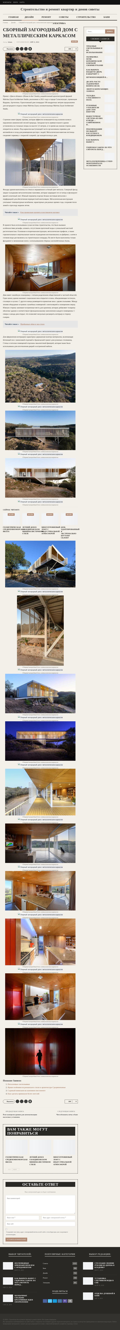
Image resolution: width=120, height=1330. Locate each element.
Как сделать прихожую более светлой (23, 1129)
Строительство (84, 17)
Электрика (46, 1318)
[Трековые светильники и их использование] (109, 49)
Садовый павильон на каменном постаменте (26, 1126)
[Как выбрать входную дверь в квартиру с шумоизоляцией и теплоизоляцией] (109, 72)
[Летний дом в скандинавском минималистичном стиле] (30, 555)
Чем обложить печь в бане (67, 1150)
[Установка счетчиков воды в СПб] (88, 1316)
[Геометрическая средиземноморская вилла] (11, 555)
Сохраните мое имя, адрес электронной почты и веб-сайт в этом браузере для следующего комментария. (37, 1269)
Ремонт (44, 17)
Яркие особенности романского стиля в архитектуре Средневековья (37, 1123)
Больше (106, 17)
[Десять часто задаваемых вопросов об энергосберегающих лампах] (109, 84)
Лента (15, 2)
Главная (12, 17)
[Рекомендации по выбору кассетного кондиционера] (109, 132)
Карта (22, 2)
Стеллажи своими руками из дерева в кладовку (104, 1301)
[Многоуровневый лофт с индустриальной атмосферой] (49, 555)
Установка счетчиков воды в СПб (104, 1316)
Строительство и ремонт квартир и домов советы (60, 9)
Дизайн (27, 17)
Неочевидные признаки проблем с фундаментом (24, 1301)
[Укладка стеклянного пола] (109, 98)
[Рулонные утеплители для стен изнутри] (109, 108)
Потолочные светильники (19, 1120)
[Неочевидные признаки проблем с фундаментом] (8, 1301)
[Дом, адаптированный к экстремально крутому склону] (69, 555)
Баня (44, 1304)
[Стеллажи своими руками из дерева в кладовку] (88, 1301)
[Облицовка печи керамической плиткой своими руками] (109, 59)
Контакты (7, 2)
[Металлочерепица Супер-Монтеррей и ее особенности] (109, 156)
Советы (62, 17)
